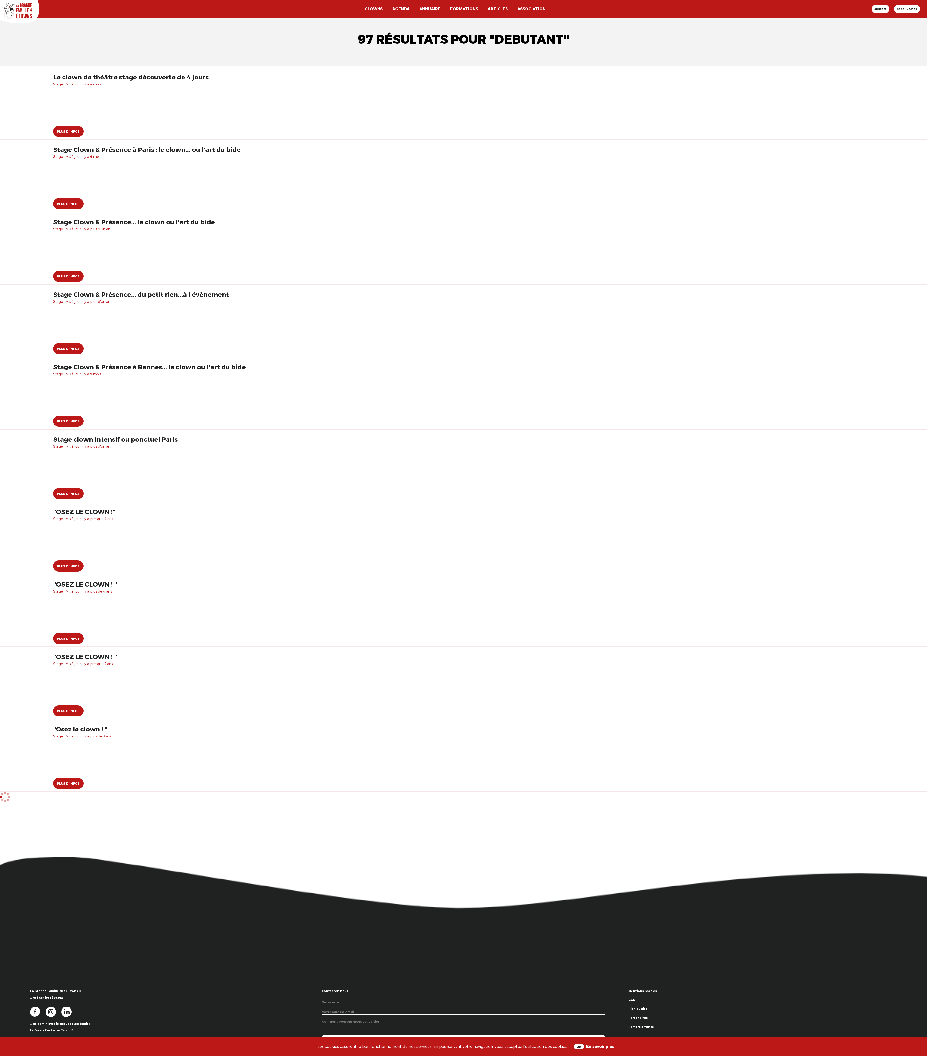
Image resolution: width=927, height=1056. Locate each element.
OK (578, 1046)
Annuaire (430, 9)
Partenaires (638, 1017)
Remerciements (641, 1026)
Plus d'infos (68, 131)
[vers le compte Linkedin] (69, 1011)
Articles (498, 9)
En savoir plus (600, 1046)
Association (531, 9)
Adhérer (880, 8)
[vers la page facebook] (38, 1011)
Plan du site (637, 1008)
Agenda (401, 9)
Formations (464, 9)
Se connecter (907, 8)
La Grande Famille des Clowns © (51, 1030)
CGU (631, 999)
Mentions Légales (642, 990)
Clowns (374, 9)
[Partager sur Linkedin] (918, 1032)
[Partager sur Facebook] (918, 1016)
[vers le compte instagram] (54, 1011)
